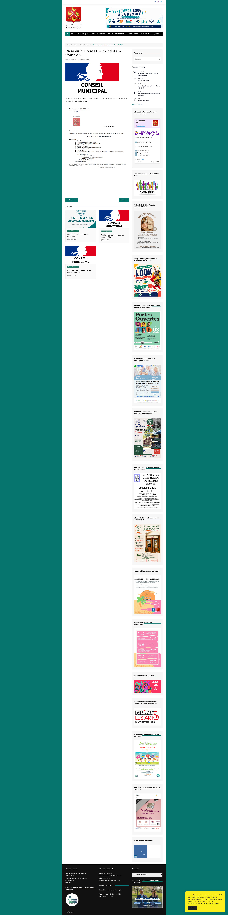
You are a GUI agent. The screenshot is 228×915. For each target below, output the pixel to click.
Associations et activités (116, 34)
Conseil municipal (84, 59)
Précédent (73, 200)
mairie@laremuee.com (112, 880)
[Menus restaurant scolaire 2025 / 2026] (147, 188)
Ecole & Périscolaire (98, 34)
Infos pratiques (83, 34)
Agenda (156, 34)
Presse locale (133, 34)
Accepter (192, 908)
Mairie (72, 34)
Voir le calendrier (137, 104)
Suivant (123, 200)
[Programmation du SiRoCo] (147, 686)
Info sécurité (145, 34)
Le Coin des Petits (143, 80)
